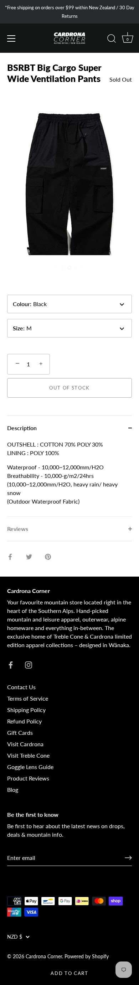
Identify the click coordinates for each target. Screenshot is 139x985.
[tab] (69, 478)
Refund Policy (24, 721)
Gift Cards (20, 732)
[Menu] (11, 38)
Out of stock (69, 388)
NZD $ (14, 937)
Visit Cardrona (25, 744)
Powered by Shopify (87, 956)
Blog (12, 789)
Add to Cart (69, 973)
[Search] (111, 39)
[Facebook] (10, 664)
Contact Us (21, 687)
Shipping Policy (26, 709)
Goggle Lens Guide (30, 766)
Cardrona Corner (44, 956)
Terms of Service (27, 698)
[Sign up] (128, 857)
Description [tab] (22, 427)
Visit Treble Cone (28, 755)
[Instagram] (28, 664)
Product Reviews (28, 778)
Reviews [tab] (17, 528)
